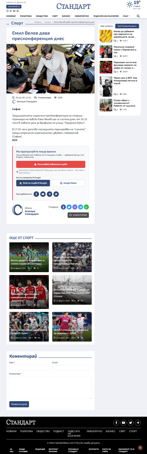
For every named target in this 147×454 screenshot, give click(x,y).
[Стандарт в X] (56, 194)
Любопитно (94, 431)
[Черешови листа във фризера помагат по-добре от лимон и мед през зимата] (106, 67)
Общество (43, 431)
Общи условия (23, 450)
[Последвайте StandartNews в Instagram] (11, 11)
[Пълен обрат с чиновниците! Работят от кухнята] (106, 105)
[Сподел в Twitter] (69, 207)
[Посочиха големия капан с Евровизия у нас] (106, 51)
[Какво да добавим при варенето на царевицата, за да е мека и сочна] (106, 36)
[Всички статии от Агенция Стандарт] (17, 209)
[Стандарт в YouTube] (43, 194)
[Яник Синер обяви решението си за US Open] (29, 327)
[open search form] (138, 16)
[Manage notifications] (140, 447)
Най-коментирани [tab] (127, 26)
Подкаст (58, 431)
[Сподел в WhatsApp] (86, 207)
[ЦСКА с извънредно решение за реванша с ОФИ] (72, 327)
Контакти (94, 449)
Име (12, 362)
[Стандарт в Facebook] (36, 194)
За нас (11, 450)
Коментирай (79, 215)
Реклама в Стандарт (73, 450)
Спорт (48, 22)
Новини (37, 22)
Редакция (40, 449)
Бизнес (111, 431)
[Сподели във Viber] (74, 207)
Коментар (15, 374)
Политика (26, 431)
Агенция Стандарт (27, 101)
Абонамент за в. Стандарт (126, 450)
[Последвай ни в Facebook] (116, 423)
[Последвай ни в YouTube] (123, 423)
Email (55, 362)
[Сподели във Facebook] (63, 207)
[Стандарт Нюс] (20, 424)
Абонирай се (14, 6)
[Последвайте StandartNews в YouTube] (14, 11)
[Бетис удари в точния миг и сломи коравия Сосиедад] (29, 257)
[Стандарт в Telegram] (49, 194)
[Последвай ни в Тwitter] (131, 423)
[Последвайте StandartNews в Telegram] (18, 11)
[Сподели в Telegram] (80, 207)
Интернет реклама (53, 450)
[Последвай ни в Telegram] (138, 423)
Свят (122, 431)
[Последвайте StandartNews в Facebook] (7, 11)
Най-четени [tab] (106, 26)
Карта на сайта (106, 450)
